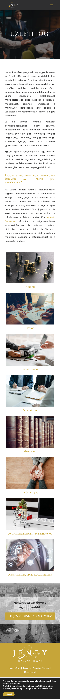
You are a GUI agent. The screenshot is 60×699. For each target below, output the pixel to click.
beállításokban (45, 689)
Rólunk (26, 668)
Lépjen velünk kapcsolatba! (30, 616)
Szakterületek (41, 668)
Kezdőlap (15, 668)
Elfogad (9, 694)
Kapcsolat (30, 672)
